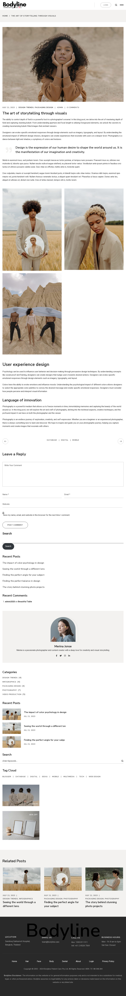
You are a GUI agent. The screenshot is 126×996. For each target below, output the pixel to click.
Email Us (47, 937)
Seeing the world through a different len (45, 726)
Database (52, 440)
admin (60, 107)
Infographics (9, 682)
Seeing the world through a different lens (23, 568)
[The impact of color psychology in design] (13, 714)
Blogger (6, 777)
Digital (64, 440)
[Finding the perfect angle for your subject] (13, 742)
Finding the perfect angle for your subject (23, 574)
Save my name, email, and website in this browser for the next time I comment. (36, 515)
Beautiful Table (25, 601)
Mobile (75, 440)
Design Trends (26, 107)
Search (7, 533)
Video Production (11, 694)
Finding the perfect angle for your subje (44, 740)
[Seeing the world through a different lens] (13, 728)
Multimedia (69, 777)
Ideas (45, 777)
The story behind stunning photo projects (23, 587)
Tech (81, 777)
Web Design (95, 777)
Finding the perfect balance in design (21, 580)
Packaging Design (44, 107)
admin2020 (10, 601)
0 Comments (73, 107)
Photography (9, 690)
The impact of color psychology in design (23, 562)
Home (5, 16)
